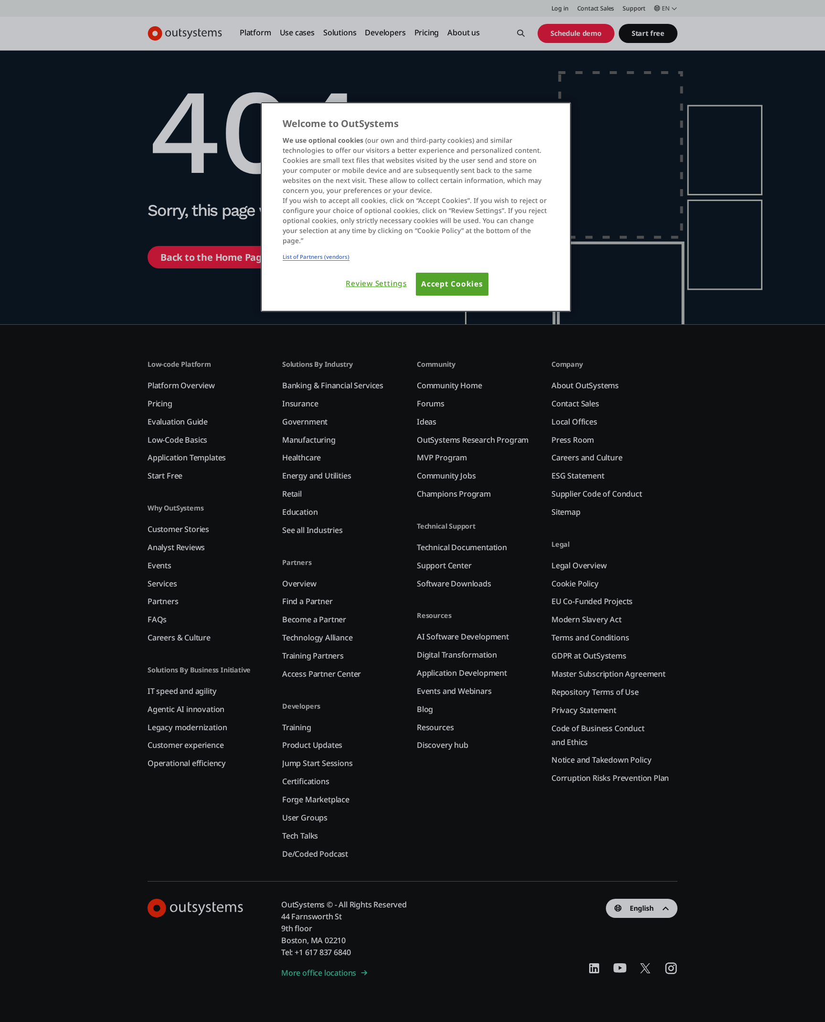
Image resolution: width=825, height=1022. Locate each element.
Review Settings (376, 283)
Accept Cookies (452, 284)
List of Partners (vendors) (316, 256)
